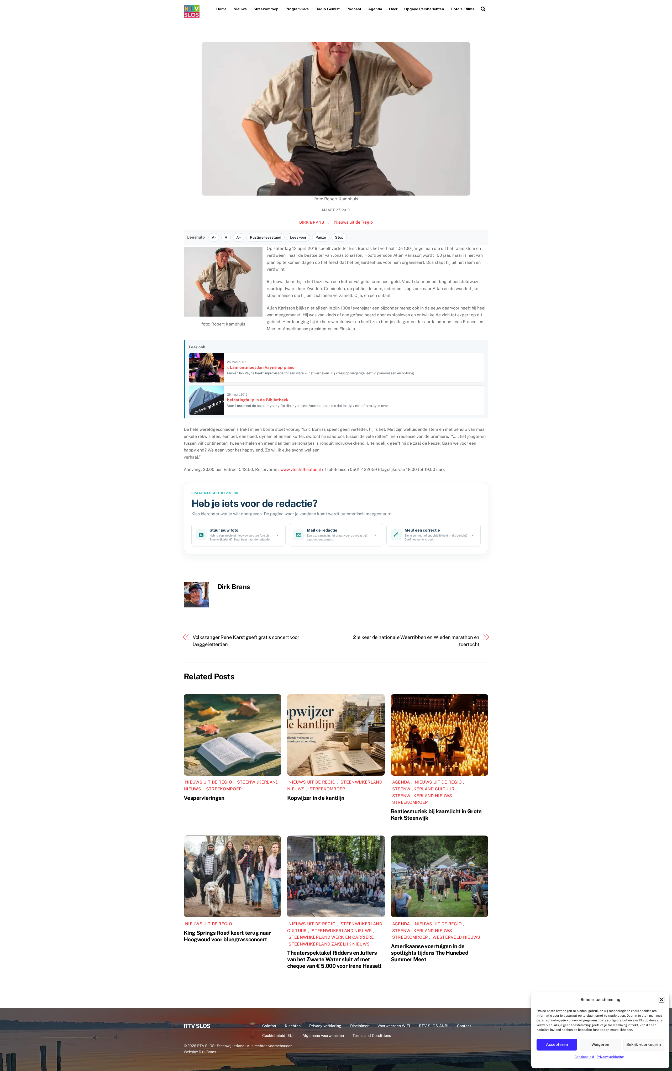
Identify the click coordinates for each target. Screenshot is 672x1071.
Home (221, 9)
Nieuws (240, 9)
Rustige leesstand (265, 237)
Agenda (375, 9)
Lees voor (298, 237)
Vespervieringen (204, 798)
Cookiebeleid (584, 1057)
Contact (464, 1025)
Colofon (269, 1025)
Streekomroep (266, 9)
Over (393, 9)
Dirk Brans (311, 222)
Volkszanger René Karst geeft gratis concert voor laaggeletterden (246, 640)
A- (214, 237)
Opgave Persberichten (424, 9)
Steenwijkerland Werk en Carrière (331, 937)
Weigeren (600, 1044)
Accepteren (557, 1044)
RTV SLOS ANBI (433, 1025)
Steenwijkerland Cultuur (423, 788)
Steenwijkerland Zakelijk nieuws (329, 944)
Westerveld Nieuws (456, 937)
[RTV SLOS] (192, 15)
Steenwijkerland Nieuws (422, 795)
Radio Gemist (328, 9)
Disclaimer (359, 1025)
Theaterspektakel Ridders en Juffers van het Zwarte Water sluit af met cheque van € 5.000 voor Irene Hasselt (334, 959)
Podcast (353, 9)
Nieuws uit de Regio (353, 222)
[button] (661, 999)
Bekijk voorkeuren (643, 1044)
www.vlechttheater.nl (300, 469)
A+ (238, 237)
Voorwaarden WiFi (393, 1025)
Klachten (293, 1025)
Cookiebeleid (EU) (277, 1035)
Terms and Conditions (372, 1035)
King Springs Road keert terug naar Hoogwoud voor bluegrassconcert (227, 936)
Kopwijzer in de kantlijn (315, 798)
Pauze (321, 237)
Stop (339, 237)
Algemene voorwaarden (323, 1035)
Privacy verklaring (610, 1057)
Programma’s (297, 9)
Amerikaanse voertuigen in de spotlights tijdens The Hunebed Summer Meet (429, 953)
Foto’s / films (462, 9)
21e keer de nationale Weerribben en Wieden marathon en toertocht (416, 640)
